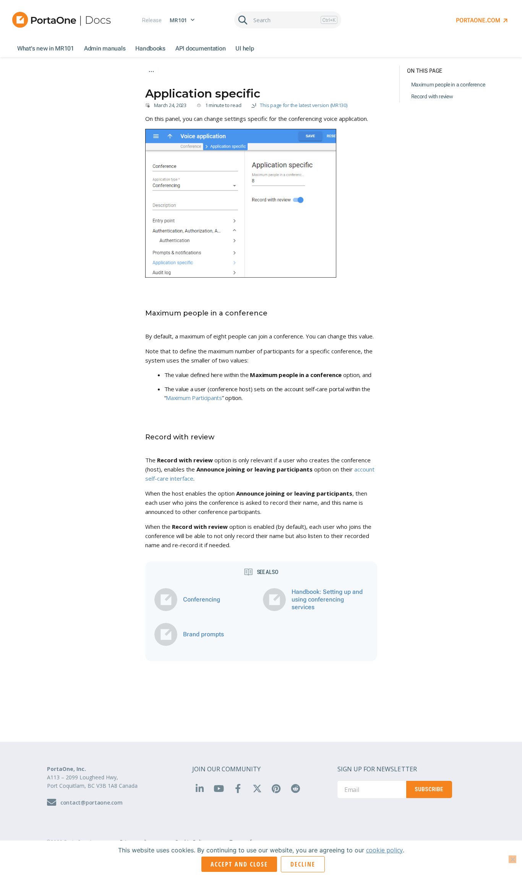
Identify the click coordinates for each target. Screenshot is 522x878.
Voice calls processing (253, 83)
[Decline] (512, 859)
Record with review (432, 96)
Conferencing (352, 83)
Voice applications (307, 83)
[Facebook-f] (237, 788)
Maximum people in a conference (448, 84)
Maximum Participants (194, 398)
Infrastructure (204, 83)
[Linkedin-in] (199, 788)
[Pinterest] (276, 788)
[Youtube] (218, 788)
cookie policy (384, 850)
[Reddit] (295, 788)
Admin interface (162, 83)
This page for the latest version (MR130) (303, 105)
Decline (302, 864)
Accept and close (239, 864)
